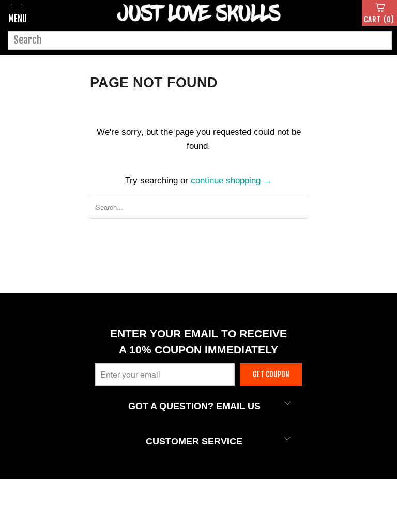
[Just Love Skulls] (198, 13)
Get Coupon (271, 374)
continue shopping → (231, 180)
